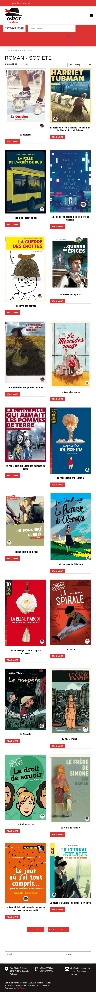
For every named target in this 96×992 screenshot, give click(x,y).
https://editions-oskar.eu (20, 3)
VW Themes (21, 988)
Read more (12, 141)
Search (71, 36)
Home (7, 50)
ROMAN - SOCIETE (18, 50)
